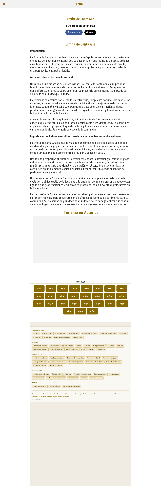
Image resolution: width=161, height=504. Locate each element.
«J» (50, 296)
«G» (110, 288)
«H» (122, 288)
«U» (98, 303)
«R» (63, 303)
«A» (39, 288)
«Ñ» (109, 296)
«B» (51, 288)
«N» (97, 296)
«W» (122, 303)
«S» (74, 303)
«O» (122, 296)
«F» (98, 288)
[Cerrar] (4, 4)
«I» (38, 296)
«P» (39, 303)
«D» (75, 288)
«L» (73, 296)
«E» (86, 288)
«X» (68, 311)
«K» (62, 296)
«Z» (92, 311)
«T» (86, 303)
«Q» (51, 303)
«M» (85, 296)
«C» (63, 288)
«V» (110, 303)
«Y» (80, 311)
